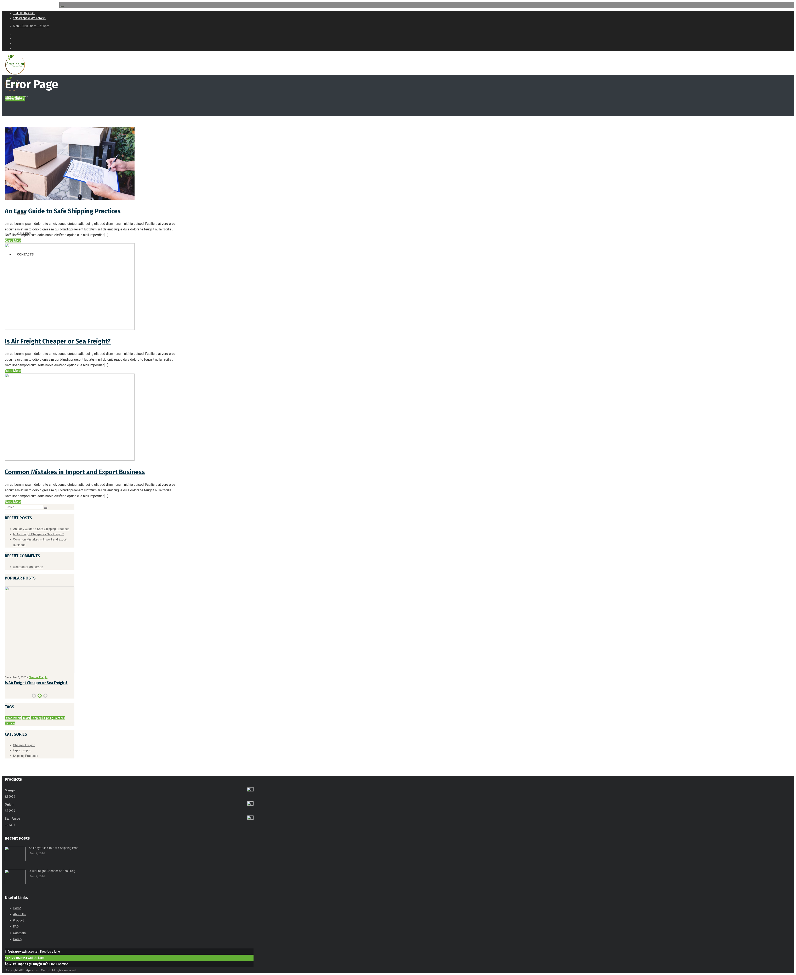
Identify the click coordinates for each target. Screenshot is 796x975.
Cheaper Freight (24, 752)
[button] (34, 702)
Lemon (38, 567)
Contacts (19, 940)
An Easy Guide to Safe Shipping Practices (63, 211)
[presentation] (6, 703)
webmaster (20, 567)
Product (18, 927)
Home (9, 97)
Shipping (36, 724)
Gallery (17, 946)
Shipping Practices (53, 724)
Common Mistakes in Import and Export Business (75, 472)
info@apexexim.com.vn (22, 958)
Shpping (10, 730)
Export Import (38, 677)
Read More (13, 240)
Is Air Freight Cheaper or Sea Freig (52, 878)
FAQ (16, 934)
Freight (26, 724)
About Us (19, 921)
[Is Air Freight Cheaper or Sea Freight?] (70, 329)
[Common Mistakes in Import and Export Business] (70, 459)
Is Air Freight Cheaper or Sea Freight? (58, 341)
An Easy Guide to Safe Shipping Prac (53, 855)
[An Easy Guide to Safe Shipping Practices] (70, 199)
